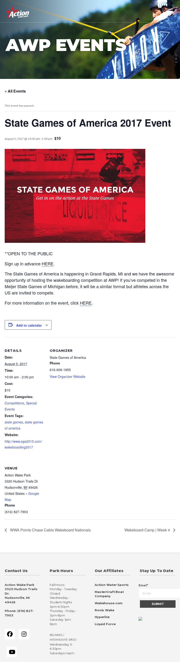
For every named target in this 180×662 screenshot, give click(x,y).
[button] (169, 11)
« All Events (15, 91)
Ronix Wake (104, 610)
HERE (47, 263)
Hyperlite (102, 617)
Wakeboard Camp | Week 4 (147, 530)
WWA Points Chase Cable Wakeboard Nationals (50, 530)
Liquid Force (105, 624)
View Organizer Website (67, 376)
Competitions (14, 403)
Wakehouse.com (109, 603)
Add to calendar (29, 325)
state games (14, 422)
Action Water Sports (112, 585)
